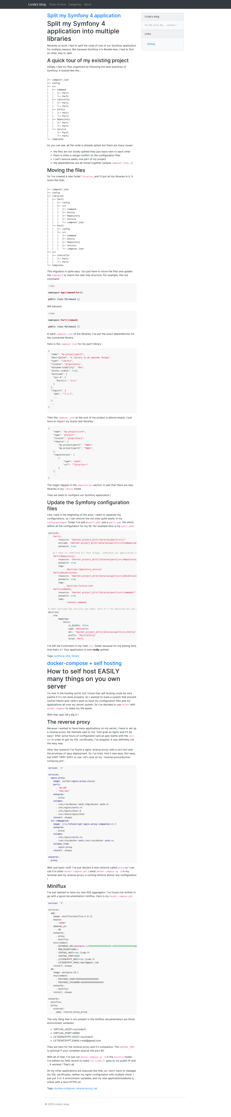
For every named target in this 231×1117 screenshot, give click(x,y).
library (75, 655)
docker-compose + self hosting (84, 663)
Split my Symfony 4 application (84, 15)
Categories (74, 4)
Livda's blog (37, 4)
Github (151, 44)
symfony (59, 655)
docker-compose (64, 1088)
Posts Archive (58, 4)
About (87, 4)
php (68, 655)
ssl (95, 1088)
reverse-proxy (84, 1088)
